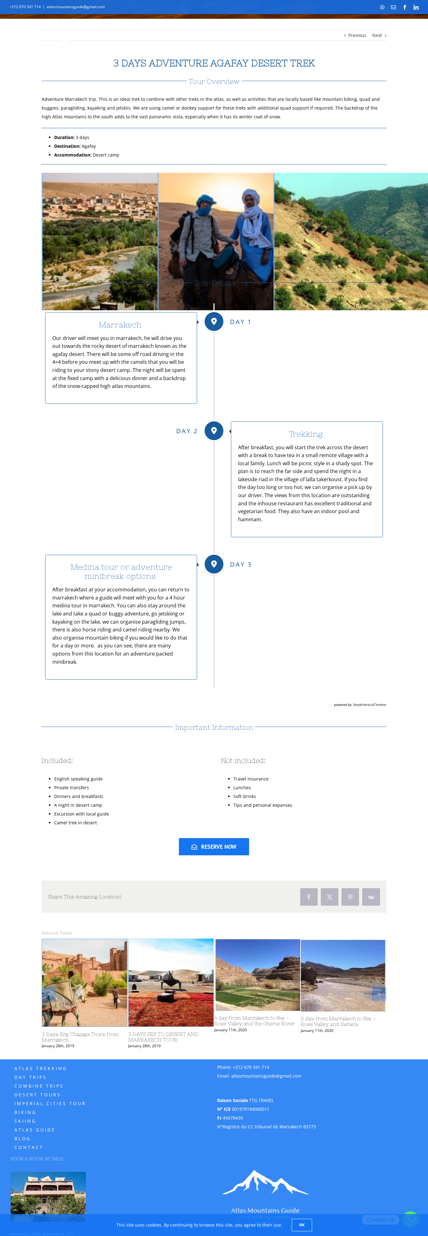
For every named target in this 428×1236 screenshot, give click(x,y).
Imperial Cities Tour (50, 1103)
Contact (29, 1147)
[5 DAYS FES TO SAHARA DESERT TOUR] (132, 983)
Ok (302, 1225)
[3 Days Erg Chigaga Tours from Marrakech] (305, 983)
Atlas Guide (34, 1130)
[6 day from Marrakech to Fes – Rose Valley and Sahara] (46, 975)
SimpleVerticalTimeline (369, 705)
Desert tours (37, 1095)
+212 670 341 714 (251, 1067)
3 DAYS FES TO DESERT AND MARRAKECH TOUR (384, 1037)
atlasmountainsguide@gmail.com (76, 6)
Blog (22, 1138)
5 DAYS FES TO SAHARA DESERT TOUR (130, 1037)
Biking (25, 1112)
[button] (49, 994)
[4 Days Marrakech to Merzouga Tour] (219, 983)
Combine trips (39, 1086)
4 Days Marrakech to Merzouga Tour (214, 1037)
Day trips (30, 1077)
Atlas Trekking (40, 1068)
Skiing (25, 1121)
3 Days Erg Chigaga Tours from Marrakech (300, 1037)
